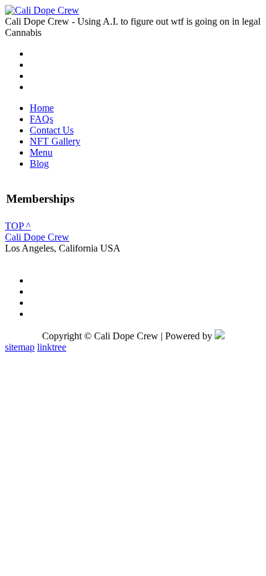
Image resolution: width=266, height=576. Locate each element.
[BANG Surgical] (42, 10)
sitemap (20, 347)
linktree (51, 347)
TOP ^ (18, 226)
